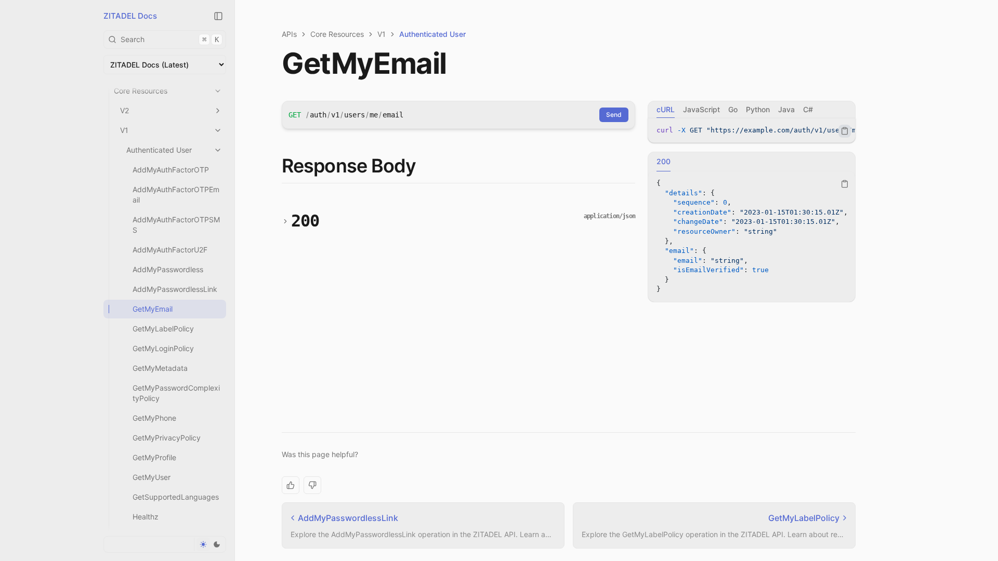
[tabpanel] (751, 130)
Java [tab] (786, 109)
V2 (124, 110)
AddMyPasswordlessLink (175, 289)
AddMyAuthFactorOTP (171, 169)
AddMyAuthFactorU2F (170, 249)
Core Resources (140, 90)
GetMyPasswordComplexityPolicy (176, 393)
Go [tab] (733, 109)
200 (305, 221)
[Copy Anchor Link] (424, 166)
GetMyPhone (154, 417)
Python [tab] (758, 109)
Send (614, 114)
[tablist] (751, 109)
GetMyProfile (154, 457)
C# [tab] (808, 109)
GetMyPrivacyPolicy (167, 437)
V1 (124, 130)
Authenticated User (159, 149)
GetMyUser (151, 477)
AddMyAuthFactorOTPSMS (176, 224)
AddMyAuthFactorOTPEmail (176, 194)
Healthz (146, 516)
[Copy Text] (844, 131)
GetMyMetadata (160, 368)
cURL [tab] (665, 109)
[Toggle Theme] (210, 544)
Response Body (349, 165)
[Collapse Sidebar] (218, 16)
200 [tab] (663, 161)
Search (170, 39)
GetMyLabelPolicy (163, 328)
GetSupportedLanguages (176, 496)
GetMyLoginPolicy (163, 348)
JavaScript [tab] (701, 109)
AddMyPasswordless (168, 269)
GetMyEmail (153, 308)
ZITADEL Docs (130, 16)
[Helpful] (290, 485)
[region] (751, 130)
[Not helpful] (312, 485)
